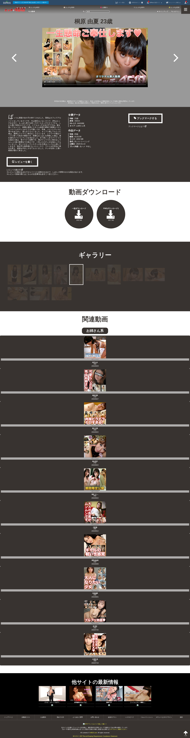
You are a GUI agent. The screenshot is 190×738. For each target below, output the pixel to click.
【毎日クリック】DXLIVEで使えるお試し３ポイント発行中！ (30, 2)
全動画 (32, 11)
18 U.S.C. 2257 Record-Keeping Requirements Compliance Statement (95, 736)
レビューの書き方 (14, 170)
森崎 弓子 (109, 702)
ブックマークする (146, 118)
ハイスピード (129, 717)
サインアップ (163, 11)
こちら (28, 174)
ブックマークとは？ (136, 126)
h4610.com (93, 732)
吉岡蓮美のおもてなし (80, 702)
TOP (185, 735)
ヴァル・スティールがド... (52, 702)
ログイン (176, 11)
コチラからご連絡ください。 (119, 729)
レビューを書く (24, 161)
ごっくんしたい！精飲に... (137, 702)
